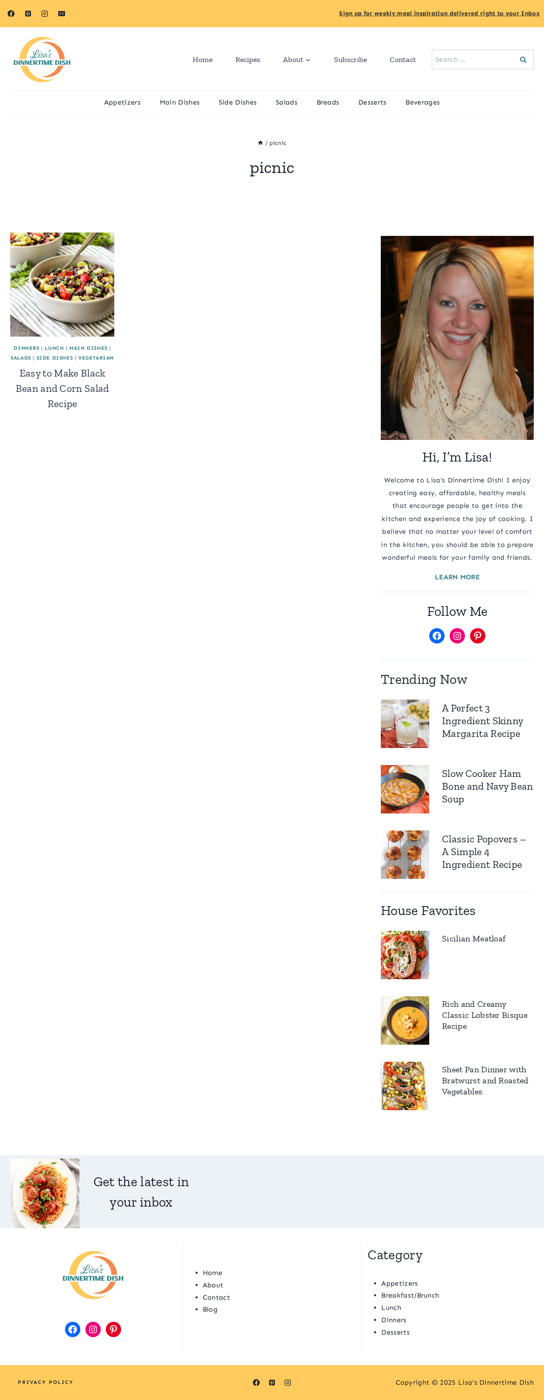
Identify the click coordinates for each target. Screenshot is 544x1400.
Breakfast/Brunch (410, 1295)
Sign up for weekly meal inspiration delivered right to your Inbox (439, 13)
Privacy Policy (46, 1382)
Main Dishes (180, 102)
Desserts (372, 102)
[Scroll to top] (524, 1367)
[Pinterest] (28, 13)
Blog (210, 1309)
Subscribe (350, 59)
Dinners (26, 348)
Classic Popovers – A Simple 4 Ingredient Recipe (484, 851)
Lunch (54, 348)
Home (202, 59)
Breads (328, 102)
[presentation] (62, 284)
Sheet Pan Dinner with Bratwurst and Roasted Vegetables (485, 1080)
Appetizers (122, 102)
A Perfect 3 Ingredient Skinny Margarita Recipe (482, 721)
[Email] (61, 13)
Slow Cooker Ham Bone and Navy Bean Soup (487, 786)
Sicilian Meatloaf (473, 938)
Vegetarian (96, 358)
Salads (287, 102)
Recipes (247, 59)
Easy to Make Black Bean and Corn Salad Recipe (62, 388)
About (213, 1285)
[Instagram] (44, 13)
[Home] (261, 143)
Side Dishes (238, 102)
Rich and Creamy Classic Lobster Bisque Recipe (484, 1015)
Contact (403, 59)
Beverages (422, 102)
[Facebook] (11, 13)
